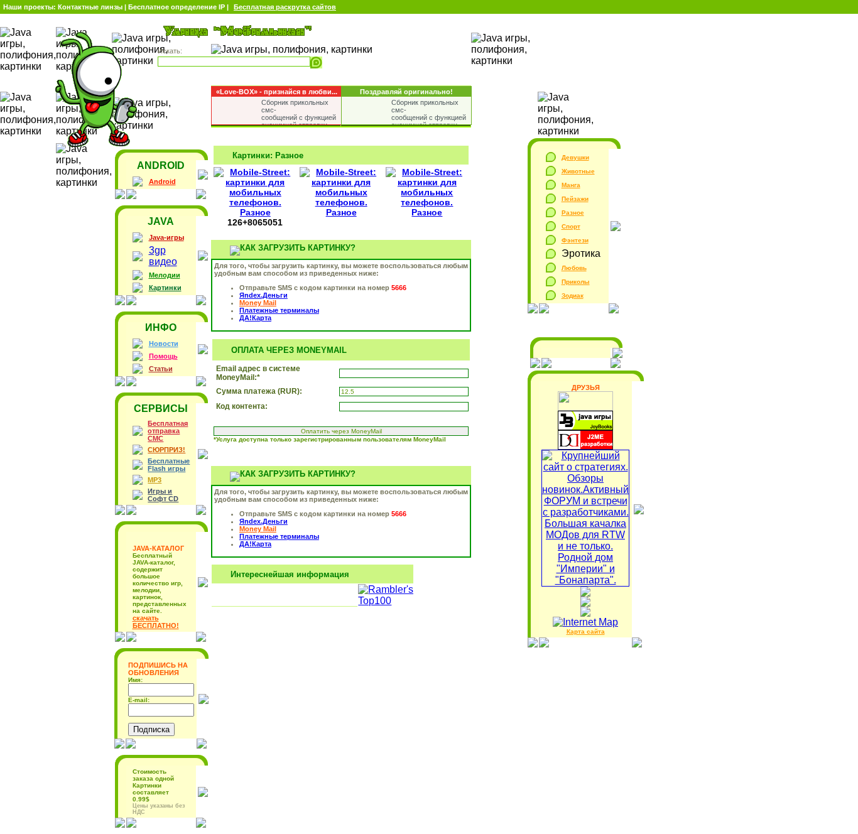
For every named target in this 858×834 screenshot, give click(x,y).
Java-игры (166, 237)
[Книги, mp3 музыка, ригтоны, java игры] (585, 426)
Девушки (575, 157)
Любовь (574, 267)
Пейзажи (575, 198)
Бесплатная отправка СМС (168, 431)
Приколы (576, 281)
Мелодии (164, 275)
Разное (573, 212)
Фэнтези (575, 240)
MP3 (154, 480)
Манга (571, 184)
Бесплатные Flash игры (169, 464)
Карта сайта (586, 631)
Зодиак (573, 295)
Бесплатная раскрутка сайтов (285, 7)
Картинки (165, 287)
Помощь (163, 356)
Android (162, 181)
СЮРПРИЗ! (166, 449)
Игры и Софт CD (163, 494)
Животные (578, 171)
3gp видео (163, 256)
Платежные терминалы (279, 310)
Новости (163, 343)
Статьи (161, 368)
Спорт (571, 226)
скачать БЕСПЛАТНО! (156, 621)
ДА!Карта (255, 318)
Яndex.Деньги (263, 295)
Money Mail (257, 302)
